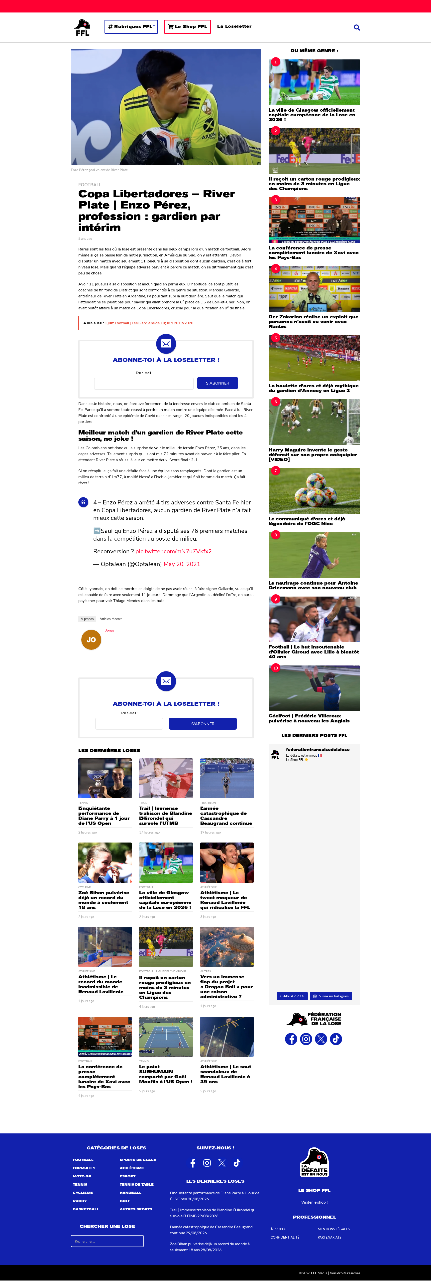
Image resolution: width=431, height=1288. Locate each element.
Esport (127, 1176)
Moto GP (82, 1176)
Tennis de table (137, 1184)
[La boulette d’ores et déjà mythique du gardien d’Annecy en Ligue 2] (314, 358)
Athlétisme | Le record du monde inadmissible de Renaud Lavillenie (100, 984)
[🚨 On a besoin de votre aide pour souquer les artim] (314, 849)
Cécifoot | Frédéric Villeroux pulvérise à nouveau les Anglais (309, 718)
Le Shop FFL (191, 26)
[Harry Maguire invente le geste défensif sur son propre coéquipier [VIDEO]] (314, 422)
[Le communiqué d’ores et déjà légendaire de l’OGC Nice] (314, 491)
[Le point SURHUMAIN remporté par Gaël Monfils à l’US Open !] (166, 1037)
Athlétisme (208, 887)
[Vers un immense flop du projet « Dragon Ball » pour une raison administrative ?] (227, 947)
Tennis (83, 802)
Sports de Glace (138, 1160)
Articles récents (111, 619)
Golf (125, 1201)
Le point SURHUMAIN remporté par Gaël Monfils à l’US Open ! (166, 1074)
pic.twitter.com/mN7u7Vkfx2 (173, 551)
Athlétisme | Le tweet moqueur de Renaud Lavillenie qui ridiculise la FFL (225, 900)
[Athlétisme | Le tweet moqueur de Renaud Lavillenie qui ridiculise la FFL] (227, 863)
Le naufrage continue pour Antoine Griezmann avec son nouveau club (313, 585)
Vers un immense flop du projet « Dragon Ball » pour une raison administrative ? (226, 987)
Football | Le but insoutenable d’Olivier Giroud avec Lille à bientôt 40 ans (314, 652)
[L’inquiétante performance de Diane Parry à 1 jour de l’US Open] (105, 778)
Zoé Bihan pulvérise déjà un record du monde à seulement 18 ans (103, 900)
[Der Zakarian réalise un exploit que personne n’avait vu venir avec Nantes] (314, 289)
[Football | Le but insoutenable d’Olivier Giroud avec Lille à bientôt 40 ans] (314, 619)
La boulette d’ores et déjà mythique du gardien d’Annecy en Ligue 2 (314, 388)
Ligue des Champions (171, 971)
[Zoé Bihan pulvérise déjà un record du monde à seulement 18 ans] (105, 863)
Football (90, 184)
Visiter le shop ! (314, 1202)
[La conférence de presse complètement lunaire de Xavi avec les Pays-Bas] (105, 1037)
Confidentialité (285, 1237)
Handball (130, 1193)
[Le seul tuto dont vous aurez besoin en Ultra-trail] (314, 793)
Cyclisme (84, 887)
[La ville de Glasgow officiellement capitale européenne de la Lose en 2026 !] (166, 863)
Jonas (109, 630)
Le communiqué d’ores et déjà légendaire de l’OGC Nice (307, 521)
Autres (205, 971)
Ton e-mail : (144, 373)
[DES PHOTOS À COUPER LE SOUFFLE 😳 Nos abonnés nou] (314, 962)
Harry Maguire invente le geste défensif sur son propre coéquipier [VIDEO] (313, 455)
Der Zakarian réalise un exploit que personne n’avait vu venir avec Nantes (313, 322)
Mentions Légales (334, 1229)
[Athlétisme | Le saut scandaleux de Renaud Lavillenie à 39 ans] (227, 1037)
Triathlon (208, 802)
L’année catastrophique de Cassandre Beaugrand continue (226, 815)
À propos (87, 619)
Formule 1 (84, 1168)
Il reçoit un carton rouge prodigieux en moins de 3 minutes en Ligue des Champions (165, 987)
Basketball (86, 1209)
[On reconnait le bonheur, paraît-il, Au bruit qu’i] (314, 905)
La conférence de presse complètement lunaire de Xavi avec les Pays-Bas (104, 1076)
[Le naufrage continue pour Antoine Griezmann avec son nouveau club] (314, 555)
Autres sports (136, 1209)
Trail (143, 802)
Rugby (80, 1201)
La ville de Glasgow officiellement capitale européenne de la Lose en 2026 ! (165, 900)
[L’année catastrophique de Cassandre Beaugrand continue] (227, 778)
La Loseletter (234, 26)
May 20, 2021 (182, 564)
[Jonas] (91, 639)
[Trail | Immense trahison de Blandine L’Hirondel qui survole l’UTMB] (166, 778)
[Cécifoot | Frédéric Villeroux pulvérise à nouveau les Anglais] (314, 688)
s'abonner (217, 383)
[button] (357, 27)
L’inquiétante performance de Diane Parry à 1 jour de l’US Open (104, 815)
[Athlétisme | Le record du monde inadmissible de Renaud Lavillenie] (105, 947)
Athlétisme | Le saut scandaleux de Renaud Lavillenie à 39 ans (225, 1074)
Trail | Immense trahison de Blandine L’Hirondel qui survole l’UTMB (165, 815)
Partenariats (329, 1237)
